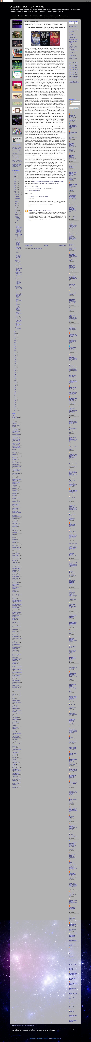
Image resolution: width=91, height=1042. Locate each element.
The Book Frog (73, 428)
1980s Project (15, 417)
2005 (15, 344)
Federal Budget (15, 547)
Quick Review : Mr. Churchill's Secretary (73, 793)
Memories (14, 634)
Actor (13, 421)
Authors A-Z (28, 15)
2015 (15, 187)
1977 (15, 397)
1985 (15, 382)
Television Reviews (59, 18)
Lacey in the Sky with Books (73, 916)
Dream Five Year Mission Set (16, 526)
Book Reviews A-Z (37, 15)
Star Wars (14, 739)
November (17, 194)
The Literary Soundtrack (72, 908)
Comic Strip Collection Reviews (16, 512)
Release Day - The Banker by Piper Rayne (73, 440)
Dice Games (15, 523)
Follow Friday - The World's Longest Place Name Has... (18, 250)
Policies (14, 683)
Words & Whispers (71, 863)
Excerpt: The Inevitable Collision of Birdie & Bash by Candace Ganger (73, 391)
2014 (15, 189)
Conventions (15, 518)
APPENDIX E (72, 37)
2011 (15, 333)
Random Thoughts (16, 695)
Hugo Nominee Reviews (15, 588)
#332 (70, 310)
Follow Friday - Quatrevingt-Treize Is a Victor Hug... (18, 231)
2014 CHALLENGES (73, 72)
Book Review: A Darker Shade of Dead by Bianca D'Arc (72, 928)
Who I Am (20, 15)
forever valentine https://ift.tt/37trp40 (73, 286)
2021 (15, 176)
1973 (15, 404)
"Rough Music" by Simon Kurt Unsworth (73, 828)
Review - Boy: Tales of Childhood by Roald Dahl (16, 152)
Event (13, 537)
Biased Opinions (16, 456)
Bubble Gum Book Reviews (72, 658)
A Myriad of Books (72, 481)
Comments (73, 103)
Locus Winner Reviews (15, 619)
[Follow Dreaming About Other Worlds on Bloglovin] (74, 108)
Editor (13, 534)
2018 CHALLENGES (73, 65)
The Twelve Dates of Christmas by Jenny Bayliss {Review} (73, 227)
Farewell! (71, 617)
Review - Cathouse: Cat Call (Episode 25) (17, 161)
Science (14, 721)
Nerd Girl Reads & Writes (73, 960)
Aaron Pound (32, 210)
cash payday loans (73, 714)
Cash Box (14, 488)
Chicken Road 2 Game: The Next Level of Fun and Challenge (72, 148)
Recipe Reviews (16, 700)
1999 (15, 355)
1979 (15, 393)
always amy (72, 284)
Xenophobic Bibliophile (72, 936)
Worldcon (14, 776)
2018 (15, 181)
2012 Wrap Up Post (73, 770)
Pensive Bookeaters (72, 572)
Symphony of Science (15, 747)
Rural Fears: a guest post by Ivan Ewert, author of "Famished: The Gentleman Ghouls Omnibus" (73, 379)
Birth (13, 461)
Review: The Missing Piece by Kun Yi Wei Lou (72, 159)
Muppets (14, 641)
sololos (50, 1038)
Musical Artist (15, 642)
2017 (15, 183)
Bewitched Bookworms (72, 1002)
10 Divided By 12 (72, 218)
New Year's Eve (15, 665)
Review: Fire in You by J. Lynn (73, 475)
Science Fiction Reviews (15, 723)
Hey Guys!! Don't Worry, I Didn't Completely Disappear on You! (73, 866)
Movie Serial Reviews (17, 638)
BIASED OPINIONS (73, 39)
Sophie (14, 731)
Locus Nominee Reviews (15, 616)
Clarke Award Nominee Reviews (16, 505)
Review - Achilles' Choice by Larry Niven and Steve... (18, 218)
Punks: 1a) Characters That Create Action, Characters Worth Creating (72, 847)
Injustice (14, 598)
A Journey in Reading (72, 639)
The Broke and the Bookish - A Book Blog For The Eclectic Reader (73, 337)
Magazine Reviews (16, 18)
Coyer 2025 (71, 167)
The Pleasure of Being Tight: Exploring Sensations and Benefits (72, 177)
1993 (15, 367)
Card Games (15, 486)
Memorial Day (15, 633)
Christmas (14, 499)
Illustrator (14, 593)
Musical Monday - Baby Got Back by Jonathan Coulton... (17, 242)
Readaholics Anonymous (72, 255)
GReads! (71, 326)
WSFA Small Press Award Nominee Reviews (16, 779)
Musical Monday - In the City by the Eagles (18, 262)
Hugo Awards (15, 578)
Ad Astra (14, 423)
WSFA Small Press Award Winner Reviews (16, 783)
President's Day (15, 687)
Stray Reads (72, 883)
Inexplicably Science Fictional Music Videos (17, 596)
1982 (15, 387)
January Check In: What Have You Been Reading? (73, 328)
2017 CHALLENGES (73, 67)
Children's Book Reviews (15, 498)
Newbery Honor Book (17, 666)
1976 (15, 398)
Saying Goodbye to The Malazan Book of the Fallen (73, 565)
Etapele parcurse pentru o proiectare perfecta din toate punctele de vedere (73, 319)
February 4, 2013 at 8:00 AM (41, 196)
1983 (15, 385)
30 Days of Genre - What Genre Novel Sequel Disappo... (18, 268)
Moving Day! (72, 777)
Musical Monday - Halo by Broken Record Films (18, 225)
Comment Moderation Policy (16, 516)
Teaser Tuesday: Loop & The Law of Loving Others (73, 547)
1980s (13, 415)
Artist (13, 449)
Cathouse (14, 490)
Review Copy (15, 706)
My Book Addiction (71, 817)
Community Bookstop (72, 300)
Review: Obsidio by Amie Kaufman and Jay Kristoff (73, 359)
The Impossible (72, 748)
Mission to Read (73, 666)
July (16, 203)
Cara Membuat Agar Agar (72, 294)
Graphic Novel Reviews (15, 564)
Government (15, 562)
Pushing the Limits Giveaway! (73, 802)
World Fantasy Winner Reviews (16, 774)
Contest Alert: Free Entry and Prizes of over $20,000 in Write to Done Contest (73, 536)
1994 (15, 365)
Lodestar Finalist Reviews (16, 622)
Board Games (15, 464)
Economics (14, 532)
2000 (15, 353)
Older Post (62, 245)
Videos (13, 764)
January (17, 214)
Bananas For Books (72, 515)
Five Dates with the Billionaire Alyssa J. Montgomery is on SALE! (73, 258)
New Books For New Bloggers (73, 809)
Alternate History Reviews (16, 432)
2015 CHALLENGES (73, 71)
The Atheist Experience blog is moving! (73, 877)
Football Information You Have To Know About (72, 268)
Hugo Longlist (15, 582)
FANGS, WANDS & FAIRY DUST (73, 974)
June (16, 205)
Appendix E (15, 436)
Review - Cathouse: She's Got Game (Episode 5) (16, 165)
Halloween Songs (16, 568)
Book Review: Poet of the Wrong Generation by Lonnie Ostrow (73, 412)
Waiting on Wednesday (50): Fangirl (72, 707)
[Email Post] (44, 188)
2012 (15, 331)
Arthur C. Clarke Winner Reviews (16, 447)
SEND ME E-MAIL (73, 26)
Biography (14, 459)
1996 (15, 361)
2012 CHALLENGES (73, 76)
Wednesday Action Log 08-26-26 (73, 127)
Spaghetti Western (16, 733)
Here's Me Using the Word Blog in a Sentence (73, 276)
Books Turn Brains (72, 949)
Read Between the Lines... (72, 925)
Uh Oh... (71, 837)
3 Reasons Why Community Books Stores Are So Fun (73, 302)
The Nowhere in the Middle (73, 843)
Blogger (59, 1038)
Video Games (15, 762)
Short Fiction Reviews (15, 728)
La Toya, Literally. (71, 969)
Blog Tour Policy (16, 462)
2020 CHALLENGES (73, 62)
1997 (15, 359)
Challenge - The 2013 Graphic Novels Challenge (17, 308)
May (16, 207)
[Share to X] (49, 188)
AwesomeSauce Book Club (73, 616)
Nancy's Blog (72, 747)
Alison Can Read (73, 446)
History (14, 573)
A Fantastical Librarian (72, 776)
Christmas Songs (16, 501)
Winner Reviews (16, 767)
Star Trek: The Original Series (15, 737)
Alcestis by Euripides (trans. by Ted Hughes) (73, 484)
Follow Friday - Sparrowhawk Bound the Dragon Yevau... (18, 295)
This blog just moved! (72, 819)
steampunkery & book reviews (73, 623)
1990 (15, 372)
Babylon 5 (14, 452)
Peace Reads (72, 524)
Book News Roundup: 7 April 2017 (72, 431)
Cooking (14, 520)
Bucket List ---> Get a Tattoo (72, 625)
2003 (15, 348)
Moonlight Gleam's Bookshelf (71, 144)
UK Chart (14, 760)
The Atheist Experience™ (72, 874)
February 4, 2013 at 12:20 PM (44, 210)
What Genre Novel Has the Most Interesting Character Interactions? (48, 181)
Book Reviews (15, 473)
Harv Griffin (31, 196)
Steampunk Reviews (17, 741)
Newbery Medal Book (17, 669)
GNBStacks (72, 713)
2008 (15, 338)
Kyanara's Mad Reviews (72, 754)
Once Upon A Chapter (72, 223)
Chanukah (14, 493)
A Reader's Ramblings (72, 357)
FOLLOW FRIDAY (73, 46)
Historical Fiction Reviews (16, 571)
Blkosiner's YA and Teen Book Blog (73, 472)
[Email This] (47, 188)
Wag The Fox (72, 375)
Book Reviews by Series (62, 15)
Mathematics (15, 629)
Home (14, 15)
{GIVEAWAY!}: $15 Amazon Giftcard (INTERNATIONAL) (73, 508)
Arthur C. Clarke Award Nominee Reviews (16, 440)
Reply (30, 206)
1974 (15, 402)
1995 (15, 363)
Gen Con (14, 560)
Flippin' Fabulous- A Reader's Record (73, 739)
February (17, 212)
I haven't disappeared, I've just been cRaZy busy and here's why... (72, 689)
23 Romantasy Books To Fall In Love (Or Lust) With (73, 198)
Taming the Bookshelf (72, 720)
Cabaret (14, 477)
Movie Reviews (27, 18)
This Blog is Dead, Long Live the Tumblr (73, 678)
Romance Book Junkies (73, 419)
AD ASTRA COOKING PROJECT (72, 33)
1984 (15, 384)
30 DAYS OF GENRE (73, 30)
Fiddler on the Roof (16, 549)
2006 (15, 342)
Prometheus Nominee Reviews (16, 689)
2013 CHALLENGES (73, 74)
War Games (15, 766)
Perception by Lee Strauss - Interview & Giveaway (73, 731)
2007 (15, 340)
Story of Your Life (72, 466)
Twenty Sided (72, 125)
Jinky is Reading (73, 490)
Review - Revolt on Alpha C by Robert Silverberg (18, 236)
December (17, 192)
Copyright (14, 521)
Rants (13, 698)
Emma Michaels (73, 216)
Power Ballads (15, 685)
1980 (15, 391)
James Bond (15, 609)
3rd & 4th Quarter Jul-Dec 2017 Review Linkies (72, 402)
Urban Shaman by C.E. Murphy (73, 668)
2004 (15, 346)
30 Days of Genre (29, 186)
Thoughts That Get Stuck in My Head (73, 455)
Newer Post (28, 245)
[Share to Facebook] (51, 188)
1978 (15, 395)
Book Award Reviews (49, 15)
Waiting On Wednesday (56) (72, 857)
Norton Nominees (16, 675)
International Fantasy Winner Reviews (17, 605)
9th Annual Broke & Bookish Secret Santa (73, 341)
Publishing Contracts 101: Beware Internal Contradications (72, 238)
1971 (15, 408)
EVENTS (71, 44)
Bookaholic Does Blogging (73, 835)
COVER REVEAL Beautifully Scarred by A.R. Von (73, 422)
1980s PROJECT (73, 36)
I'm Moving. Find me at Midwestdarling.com (73, 608)
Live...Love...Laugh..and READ (73, 783)
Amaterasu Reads (72, 156)
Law (13, 610)
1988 (15, 376)
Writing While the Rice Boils (72, 532)
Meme (38, 190)
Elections (14, 536)
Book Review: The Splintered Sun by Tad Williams (73, 119)
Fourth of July (15, 557)
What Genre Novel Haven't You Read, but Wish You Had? (45, 183)
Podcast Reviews (16, 682)
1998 (15, 357)
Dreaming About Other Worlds (27, 6)
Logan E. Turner (73, 993)
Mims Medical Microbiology (72, 526)
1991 (15, 370)
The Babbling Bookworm (72, 647)
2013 (15, 191)
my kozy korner (73, 892)
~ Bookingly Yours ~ (72, 409)
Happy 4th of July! (73, 902)
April (16, 209)
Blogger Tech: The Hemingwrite (73, 556)
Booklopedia (72, 704)
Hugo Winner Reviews (15, 591)
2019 (15, 179)
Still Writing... (72, 1011)
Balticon (14, 454)
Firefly (13, 551)
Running (14, 715)
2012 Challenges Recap (18, 324)
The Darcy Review (71, 554)
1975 (15, 400)
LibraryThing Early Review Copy (16, 613)
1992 (15, 368)
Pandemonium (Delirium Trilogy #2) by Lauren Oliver (72, 650)
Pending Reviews (16, 680)
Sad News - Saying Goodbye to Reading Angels (73, 698)
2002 (15, 350)
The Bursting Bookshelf (72, 348)
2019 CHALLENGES (73, 64)
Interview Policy (15, 607)
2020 (15, 178)
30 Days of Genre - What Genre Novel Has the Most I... (18, 289)
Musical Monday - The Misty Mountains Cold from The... (18, 281)
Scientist (14, 725)
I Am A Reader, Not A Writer (72, 728)
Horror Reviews (15, 576)
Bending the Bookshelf (72, 116)
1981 (15, 389)
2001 (15, 352)
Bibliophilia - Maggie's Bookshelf (72, 581)
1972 (15, 406)
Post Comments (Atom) (36, 248)
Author (13, 450)
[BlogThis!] (48, 188)
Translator (14, 755)
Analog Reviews (16, 434)
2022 (15, 174)
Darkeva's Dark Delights (72, 173)
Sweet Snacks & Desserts (16, 744)
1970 (15, 410)
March (16, 210)
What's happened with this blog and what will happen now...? (72, 886)
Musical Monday (48, 18)
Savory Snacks (15, 719)
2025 (15, 172)
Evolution (14, 539)
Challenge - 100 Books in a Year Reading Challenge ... (18, 319)
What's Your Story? (72, 506)
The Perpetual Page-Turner (72, 196)
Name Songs (15, 657)
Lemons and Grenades (71, 910)
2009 (15, 337)
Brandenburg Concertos (15, 475)
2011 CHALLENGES (73, 77)
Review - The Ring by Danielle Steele (16, 148)
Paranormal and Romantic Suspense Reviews (73, 134)
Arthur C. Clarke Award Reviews (16, 444)
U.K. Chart (14, 757)
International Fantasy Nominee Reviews (17, 601)
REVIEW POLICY (73, 57)
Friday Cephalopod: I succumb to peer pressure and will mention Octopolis (73, 368)
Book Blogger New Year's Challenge (16, 470)
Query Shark (72, 309)
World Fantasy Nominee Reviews (16, 770)
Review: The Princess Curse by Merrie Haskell (73, 763)
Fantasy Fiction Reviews (15, 542)
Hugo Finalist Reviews (15, 580)
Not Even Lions (73, 769)
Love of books (72, 940)
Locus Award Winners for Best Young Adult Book (16, 157)
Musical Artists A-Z (37, 18)
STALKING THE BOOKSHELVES (73, 544)
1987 (15, 378)
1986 (15, 380)
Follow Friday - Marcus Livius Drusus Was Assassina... (18, 275)
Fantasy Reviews (16, 544)
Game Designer (16, 558)
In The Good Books (72, 855)
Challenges (14, 492)
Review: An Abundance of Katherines (72, 518)
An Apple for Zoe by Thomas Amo (72, 574)
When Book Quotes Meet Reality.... (73, 742)
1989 (15, 374)
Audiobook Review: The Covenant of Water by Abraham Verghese (73, 188)
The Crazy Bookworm (72, 245)
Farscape (14, 545)
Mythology (14, 650)
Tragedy (14, 754)
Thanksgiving (15, 752)
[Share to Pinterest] (52, 188)
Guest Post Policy (16, 566)
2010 (15, 335)
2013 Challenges (18, 328)
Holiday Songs (15, 574)
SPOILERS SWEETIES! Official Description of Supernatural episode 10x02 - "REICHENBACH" (73, 596)
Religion (14, 705)
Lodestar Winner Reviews (16, 624)
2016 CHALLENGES (73, 69)
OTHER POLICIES (73, 58)
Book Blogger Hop (16, 466)
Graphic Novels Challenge (73, 399)
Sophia (14, 730)
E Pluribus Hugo (16, 530)
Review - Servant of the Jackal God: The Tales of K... (18, 256)
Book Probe (72, 265)
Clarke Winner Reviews (15, 509)
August (17, 201)
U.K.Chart (14, 759)
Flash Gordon (15, 553)
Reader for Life (72, 791)
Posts (72, 101)
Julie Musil (72, 497)
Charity (14, 495)
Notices (14, 678)
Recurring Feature (16, 702)
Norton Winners (15, 677)
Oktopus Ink (72, 630)
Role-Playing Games (17, 713)
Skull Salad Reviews (72, 826)
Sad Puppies (15, 717)
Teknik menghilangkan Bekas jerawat (72, 585)
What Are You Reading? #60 (72, 722)
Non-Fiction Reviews (17, 672)
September (17, 198)
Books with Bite (73, 964)
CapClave (14, 485)
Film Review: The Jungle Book (72, 492)
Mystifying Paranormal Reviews (72, 955)
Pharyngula (72, 365)
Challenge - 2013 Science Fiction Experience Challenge (18, 302)
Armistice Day (15, 437)
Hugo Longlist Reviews (15, 585)
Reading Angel (72, 696)
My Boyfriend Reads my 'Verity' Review (72, 248)
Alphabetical (15, 429)
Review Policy (15, 708)
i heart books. (72, 292)
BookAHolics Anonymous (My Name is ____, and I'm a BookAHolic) (73, 207)
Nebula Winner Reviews (15, 663)
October (17, 196)
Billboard (14, 457)
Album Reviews (15, 428)
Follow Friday (15, 555)
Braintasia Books (71, 1007)
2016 (15, 185)
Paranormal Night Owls (72, 592)
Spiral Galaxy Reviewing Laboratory (72, 674)
